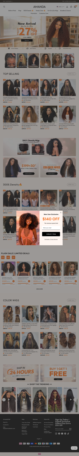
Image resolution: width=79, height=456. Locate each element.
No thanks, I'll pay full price (51, 239)
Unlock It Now (51, 234)
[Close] (61, 212)
